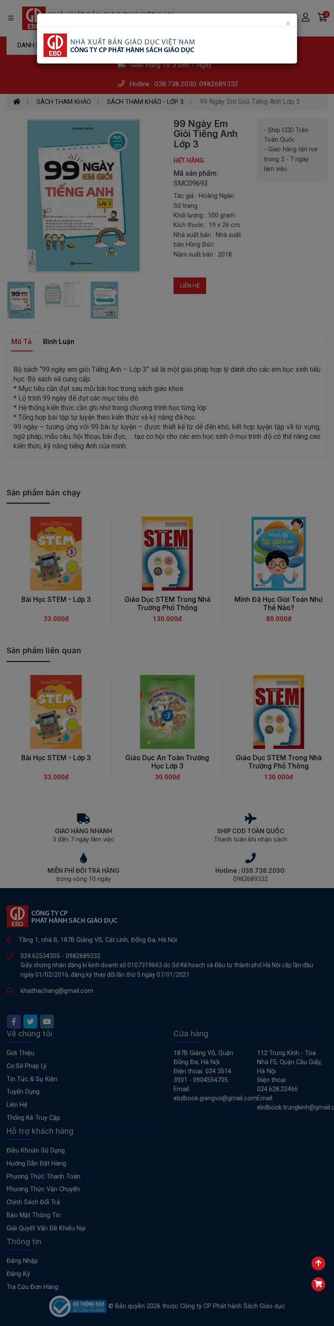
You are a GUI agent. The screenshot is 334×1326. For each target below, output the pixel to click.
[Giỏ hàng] (318, 1284)
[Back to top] (318, 1263)
